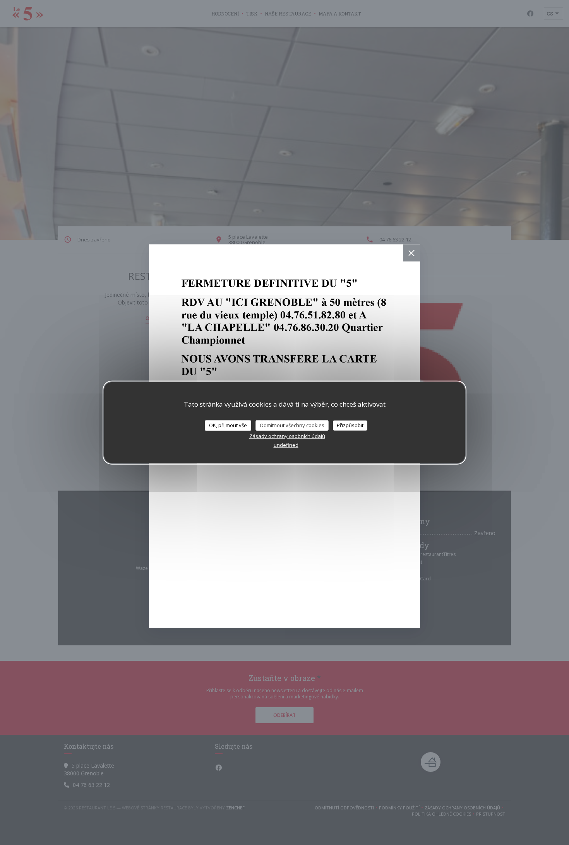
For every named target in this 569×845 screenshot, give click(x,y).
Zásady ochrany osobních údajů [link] (287, 435)
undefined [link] (286, 444)
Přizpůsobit (350, 425)
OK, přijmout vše (228, 425)
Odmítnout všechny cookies (292, 425)
